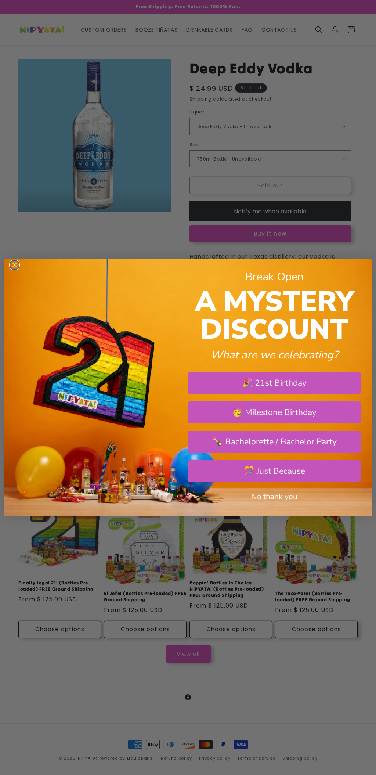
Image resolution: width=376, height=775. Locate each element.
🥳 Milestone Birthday (274, 412)
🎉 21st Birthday (274, 383)
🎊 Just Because (274, 471)
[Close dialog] (14, 265)
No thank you (274, 496)
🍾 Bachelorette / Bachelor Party (274, 441)
